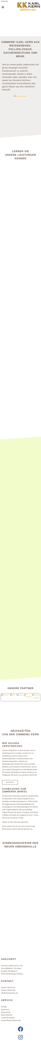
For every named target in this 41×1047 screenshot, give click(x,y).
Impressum (5, 1009)
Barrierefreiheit (6, 1015)
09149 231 (11, 987)
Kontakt (4, 1007)
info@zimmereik (9, 993)
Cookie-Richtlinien (8, 1018)
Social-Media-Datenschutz (11, 1020)
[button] (3, 7)
